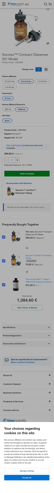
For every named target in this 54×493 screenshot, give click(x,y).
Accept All (26, 477)
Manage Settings (27, 471)
